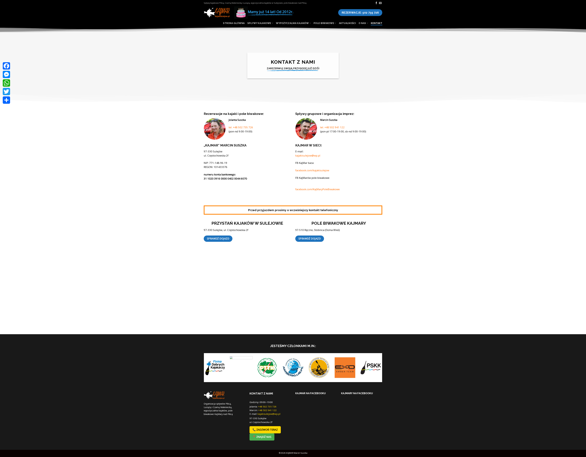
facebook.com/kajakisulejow (312, 170)
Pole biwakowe (324, 23)
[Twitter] (6, 91)
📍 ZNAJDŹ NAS (262, 437)
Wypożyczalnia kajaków (292, 23)
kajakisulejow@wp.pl (307, 155)
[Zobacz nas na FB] (376, 3)
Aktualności (347, 23)
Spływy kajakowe (259, 23)
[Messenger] (6, 74)
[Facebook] (6, 66)
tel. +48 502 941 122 (332, 127)
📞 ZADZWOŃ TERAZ (265, 429)
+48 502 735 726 (267, 406)
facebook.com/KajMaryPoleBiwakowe (317, 189)
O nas (362, 23)
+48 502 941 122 (267, 410)
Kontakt (376, 23)
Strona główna (234, 23)
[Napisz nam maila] (380, 3)
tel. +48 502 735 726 (241, 127)
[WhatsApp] (6, 83)
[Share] (6, 100)
